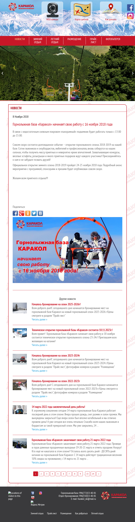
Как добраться (81, 513)
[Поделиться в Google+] (21, 213)
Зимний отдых (37, 41)
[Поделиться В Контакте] (40, 213)
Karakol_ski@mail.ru (87, 498)
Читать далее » (39, 319)
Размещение (74, 39)
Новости (20, 39)
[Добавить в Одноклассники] (27, 213)
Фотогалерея (113, 39)
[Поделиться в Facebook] (15, 213)
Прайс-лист (93, 41)
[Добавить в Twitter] (34, 213)
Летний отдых (55, 41)
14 (93, 474)
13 (87, 474)
